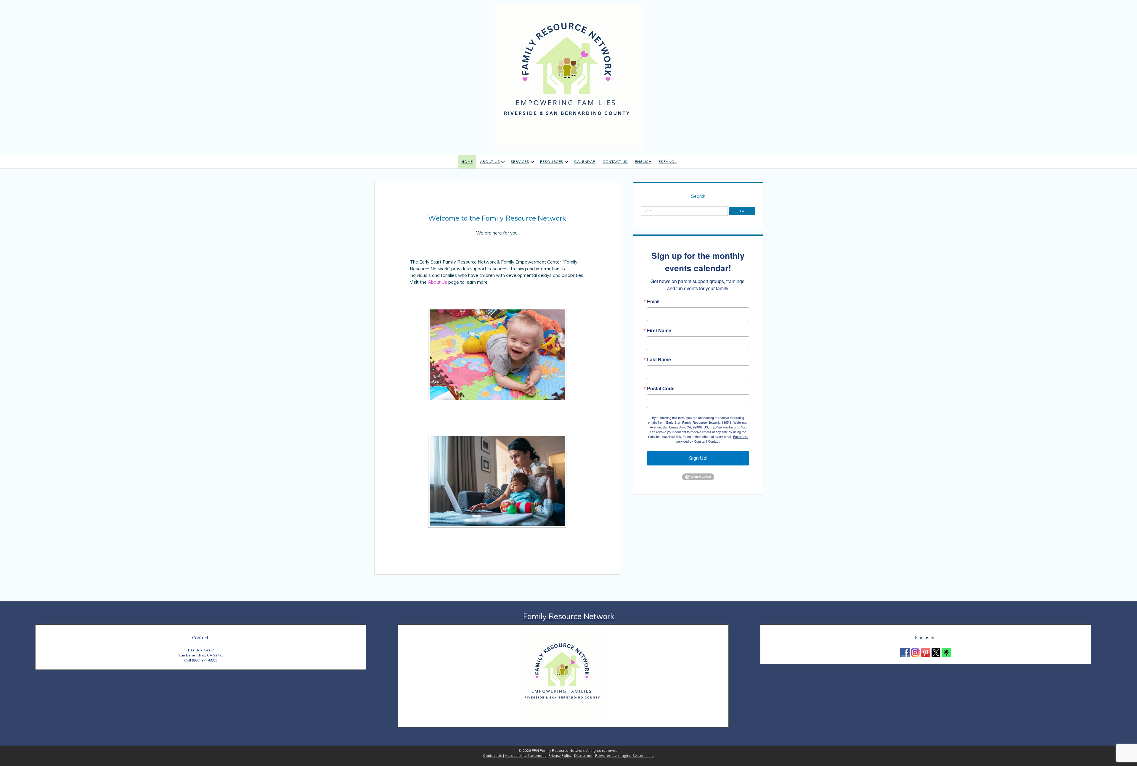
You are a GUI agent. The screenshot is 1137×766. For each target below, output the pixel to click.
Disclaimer (583, 755)
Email (653, 301)
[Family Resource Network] (568, 76)
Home (467, 161)
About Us (490, 161)
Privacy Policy (559, 755)
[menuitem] (643, 162)
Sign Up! (698, 458)
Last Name (659, 359)
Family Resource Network (568, 616)
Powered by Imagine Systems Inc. (624, 755)
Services (520, 161)
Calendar (584, 161)
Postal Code (661, 388)
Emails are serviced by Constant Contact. (712, 439)
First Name (659, 330)
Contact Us (615, 161)
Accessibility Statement (525, 755)
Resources (551, 161)
